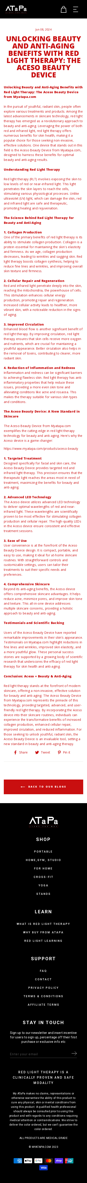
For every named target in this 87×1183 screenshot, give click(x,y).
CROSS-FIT (44, 877)
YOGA (44, 885)
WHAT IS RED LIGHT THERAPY (43, 924)
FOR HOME (43, 868)
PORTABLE (43, 851)
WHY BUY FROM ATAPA (43, 932)
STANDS (43, 893)
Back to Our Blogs (46, 786)
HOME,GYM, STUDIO (43, 860)
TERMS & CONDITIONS (44, 996)
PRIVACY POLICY (43, 987)
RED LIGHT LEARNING (43, 940)
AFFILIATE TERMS (44, 1004)
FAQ (43, 970)
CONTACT (43, 979)
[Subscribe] (74, 1054)
